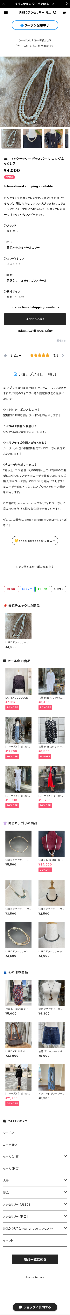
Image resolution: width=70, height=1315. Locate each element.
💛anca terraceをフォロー (35, 541)
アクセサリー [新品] (15, 1216)
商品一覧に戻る (35, 1259)
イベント (8, 1240)
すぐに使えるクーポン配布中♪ (35, 566)
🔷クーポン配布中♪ (35, 25)
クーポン (8, 1132)
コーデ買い (10, 1144)
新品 (6, 1192)
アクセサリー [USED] (16, 1204)
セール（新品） (11, 1168)
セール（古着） (11, 1156)
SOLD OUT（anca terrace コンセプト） (28, 1228)
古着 (6, 1180)
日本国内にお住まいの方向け (35, 330)
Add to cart (35, 319)
